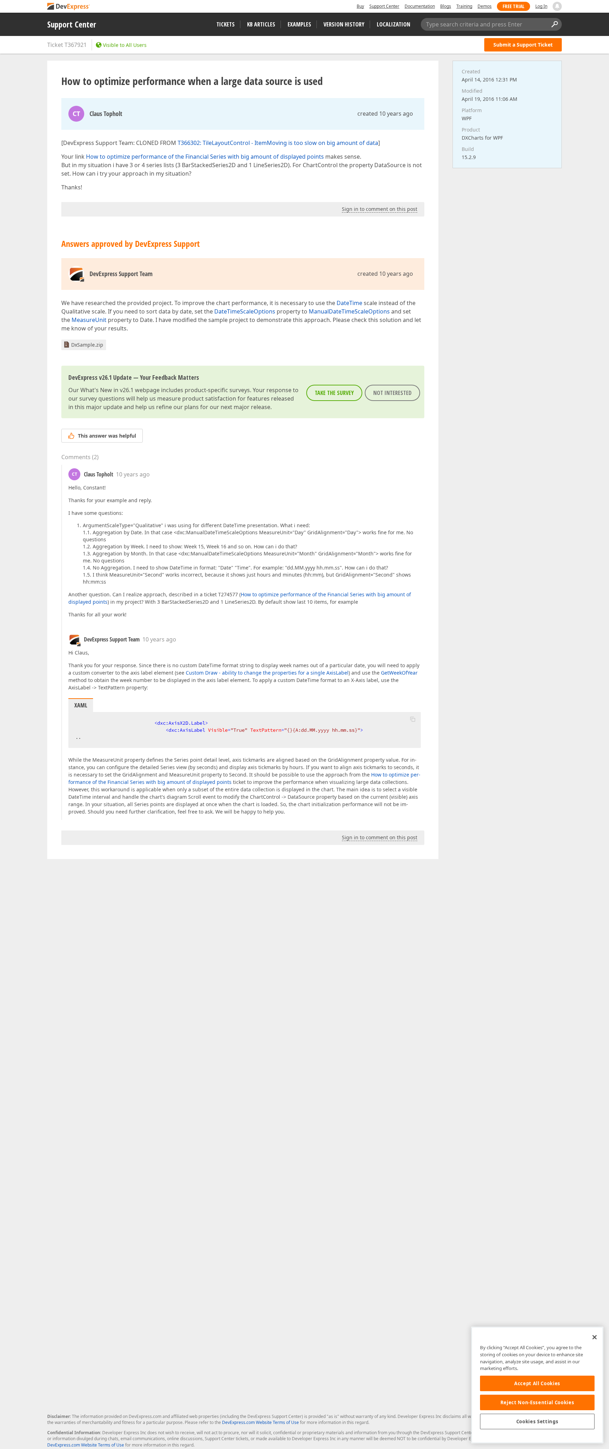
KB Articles (261, 24)
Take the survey (334, 393)
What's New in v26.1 (107, 390)
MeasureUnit (89, 320)
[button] (412, 719)
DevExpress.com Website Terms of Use (260, 1422)
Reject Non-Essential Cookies (537, 1402)
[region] (537, 1385)
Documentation (420, 6)
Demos (485, 6)
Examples (299, 24)
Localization (393, 24)
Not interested (392, 393)
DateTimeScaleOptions (244, 311)
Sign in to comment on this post (379, 209)
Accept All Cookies (537, 1383)
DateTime (349, 303)
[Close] (594, 1337)
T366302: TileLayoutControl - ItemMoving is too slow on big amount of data (278, 143)
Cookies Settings (537, 1421)
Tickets (225, 24)
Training (464, 6)
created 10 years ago (385, 113)
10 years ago (133, 474)
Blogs (445, 6)
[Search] (554, 24)
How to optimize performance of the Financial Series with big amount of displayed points (205, 156)
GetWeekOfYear (399, 672)
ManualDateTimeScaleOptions (349, 311)
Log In (541, 6)
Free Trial (513, 6)
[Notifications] (557, 6)
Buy (360, 6)
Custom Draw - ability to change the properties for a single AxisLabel (267, 672)
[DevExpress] (68, 7)
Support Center (384, 6)
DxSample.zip (87, 344)
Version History (344, 24)
